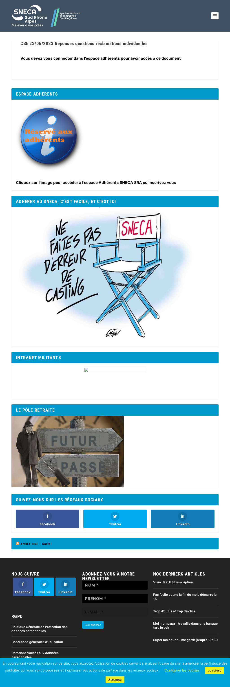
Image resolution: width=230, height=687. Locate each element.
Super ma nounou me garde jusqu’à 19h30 (185, 640)
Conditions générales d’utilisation (37, 642)
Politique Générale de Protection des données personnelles (39, 629)
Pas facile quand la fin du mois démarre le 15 (185, 596)
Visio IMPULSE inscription (173, 582)
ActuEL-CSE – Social (36, 544)
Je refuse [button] (214, 670)
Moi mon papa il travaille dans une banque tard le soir (185, 625)
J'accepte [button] (115, 679)
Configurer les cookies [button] (182, 670)
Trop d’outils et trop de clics (174, 611)
